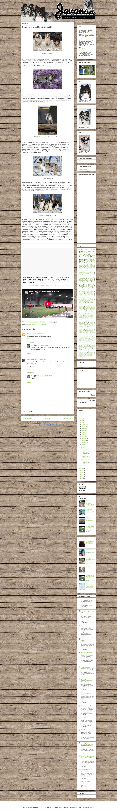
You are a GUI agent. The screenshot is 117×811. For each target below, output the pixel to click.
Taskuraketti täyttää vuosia (86, 744)
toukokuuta (84, 438)
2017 (87, 302)
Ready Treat (92, 308)
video (93, 251)
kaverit (88, 261)
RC (92, 262)
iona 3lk (86, 293)
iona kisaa (81, 264)
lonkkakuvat (81, 334)
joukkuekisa (81, 295)
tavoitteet (81, 260)
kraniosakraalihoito (89, 330)
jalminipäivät (81, 294)
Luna (94, 261)
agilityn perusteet (82, 292)
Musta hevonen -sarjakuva (87, 599)
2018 (81, 418)
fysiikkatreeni (90, 316)
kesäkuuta (84, 436)
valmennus (90, 271)
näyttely (82, 267)
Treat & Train (90, 291)
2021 (81, 413)
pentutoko (81, 345)
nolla (94, 256)
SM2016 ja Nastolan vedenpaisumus (89, 519)
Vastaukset (31, 342)
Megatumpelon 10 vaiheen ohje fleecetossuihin (90, 542)
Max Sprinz (86, 308)
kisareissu (87, 325)
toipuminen (87, 301)
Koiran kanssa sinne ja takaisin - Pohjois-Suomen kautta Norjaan (90, 585)
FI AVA (87, 303)
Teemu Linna (81, 266)
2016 (84, 302)
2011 (81, 476)
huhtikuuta (84, 440)
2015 (81, 468)
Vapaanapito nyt (84, 627)
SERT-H (81, 309)
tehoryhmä (92, 260)
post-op (85, 286)
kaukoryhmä (90, 285)
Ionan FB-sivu (82, 48)
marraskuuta (84, 426)
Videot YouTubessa (83, 169)
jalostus (87, 321)
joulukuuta (84, 424)
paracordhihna (90, 344)
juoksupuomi (83, 269)
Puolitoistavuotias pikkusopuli (87, 707)
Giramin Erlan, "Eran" (86, 667)
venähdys (80, 355)
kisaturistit (93, 325)
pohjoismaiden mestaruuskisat (84, 300)
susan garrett (85, 349)
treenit (90, 252)
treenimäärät (81, 354)
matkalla (89, 336)
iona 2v (91, 272)
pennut (82, 262)
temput (80, 352)
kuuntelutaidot (81, 331)
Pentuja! (83, 719)
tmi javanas (90, 352)
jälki (86, 322)
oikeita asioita (86, 341)
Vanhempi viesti (68, 418)
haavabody (81, 318)
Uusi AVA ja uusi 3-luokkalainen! (87, 655)
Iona (26, 324)
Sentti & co (83, 679)
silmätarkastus (81, 348)
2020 (81, 414)
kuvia (29, 324)
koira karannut (83, 326)
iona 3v (91, 293)
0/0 (80, 302)
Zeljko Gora (88, 311)
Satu (32, 345)
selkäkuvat (91, 347)
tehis (86, 260)
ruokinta (91, 286)
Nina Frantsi (91, 290)
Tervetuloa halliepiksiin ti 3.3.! (87, 757)
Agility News (81, 795)
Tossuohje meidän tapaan (86, 731)
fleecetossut (81, 293)
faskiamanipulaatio (82, 316)
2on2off (87, 267)
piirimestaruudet (84, 299)
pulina (80, 255)
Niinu (82, 261)
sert (93, 300)
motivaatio (87, 338)
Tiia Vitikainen (81, 310)
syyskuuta (84, 430)
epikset (93, 282)
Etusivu (47, 418)
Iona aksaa (83, 268)
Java (80, 249)
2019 (81, 417)
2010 (81, 478)
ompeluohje (93, 341)
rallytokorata (87, 346)
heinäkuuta (84, 434)
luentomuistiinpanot (82, 336)
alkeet (81, 315)
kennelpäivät (81, 325)
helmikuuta (84, 444)
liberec (87, 332)
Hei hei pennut (84, 641)
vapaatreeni (92, 301)
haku (81, 284)
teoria (85, 352)
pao (94, 269)
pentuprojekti (85, 298)
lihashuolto (81, 277)
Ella (28, 333)
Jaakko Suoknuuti (82, 281)
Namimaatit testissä (88, 567)
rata (91, 254)
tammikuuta (84, 465)
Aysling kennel (81, 303)
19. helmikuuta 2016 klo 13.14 (37, 333)
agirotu (81, 314)
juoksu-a (82, 285)
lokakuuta (84, 428)
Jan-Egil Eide (88, 306)
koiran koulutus (84, 273)
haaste (92, 317)
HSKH (92, 303)
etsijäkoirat (91, 315)
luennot (89, 269)
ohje (93, 340)
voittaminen (89, 355)
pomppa (86, 345)
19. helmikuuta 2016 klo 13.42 (38, 359)
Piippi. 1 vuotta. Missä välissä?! (85, 448)
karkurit (91, 322)
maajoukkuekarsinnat (83, 274)
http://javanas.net (88, 34)
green (87, 317)
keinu (92, 324)
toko (82, 259)
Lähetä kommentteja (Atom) (49, 424)
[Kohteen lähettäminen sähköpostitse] (49, 322)
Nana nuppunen (84, 743)
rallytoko (88, 264)
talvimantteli (85, 351)
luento (90, 334)
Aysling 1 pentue (89, 279)
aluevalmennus (82, 275)
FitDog (87, 262)
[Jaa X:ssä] (53, 322)
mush (92, 338)
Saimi (28, 359)
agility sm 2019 (82, 313)
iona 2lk (85, 284)
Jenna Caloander (85, 256)
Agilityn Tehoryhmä (85, 781)
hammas (86, 318)
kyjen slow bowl (89, 331)
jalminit (93, 255)
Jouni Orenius (84, 290)
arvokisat (93, 266)
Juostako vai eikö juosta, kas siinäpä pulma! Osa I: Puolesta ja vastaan (90, 529)
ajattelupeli (93, 314)
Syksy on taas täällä (85, 693)
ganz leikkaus (81, 317)
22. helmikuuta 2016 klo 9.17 (44, 345)
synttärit (80, 351)
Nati (83, 252)
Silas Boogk (87, 309)
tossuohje (80, 353)
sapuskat (85, 347)
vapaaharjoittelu (90, 354)
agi (92, 311)
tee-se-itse (92, 351)
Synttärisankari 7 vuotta (86, 613)
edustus (85, 315)
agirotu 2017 (86, 314)
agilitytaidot (87, 282)
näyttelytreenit (81, 340)
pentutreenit (92, 298)
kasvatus (87, 324)
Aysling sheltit (82, 280)
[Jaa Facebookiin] (55, 322)
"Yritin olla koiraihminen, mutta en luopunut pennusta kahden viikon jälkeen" (90, 503)
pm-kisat (91, 299)
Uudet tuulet (83, 782)
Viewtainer (82, 311)
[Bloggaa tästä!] (51, 322)
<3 (90, 302)
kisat (85, 254)
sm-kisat (82, 271)
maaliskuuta (84, 442)
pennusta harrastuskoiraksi (39, 324)
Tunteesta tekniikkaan (90, 310)
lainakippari (87, 296)
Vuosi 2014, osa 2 (85, 770)
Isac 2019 (82, 306)
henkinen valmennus (83, 272)
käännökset (81, 296)
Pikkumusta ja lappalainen (87, 705)
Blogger (92, 807)
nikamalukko (81, 339)
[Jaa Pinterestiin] (56, 322)
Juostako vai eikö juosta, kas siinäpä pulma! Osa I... (85, 453)
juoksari (90, 275)
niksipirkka (90, 339)
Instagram (81, 50)
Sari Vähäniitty (82, 291)
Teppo (82, 625)
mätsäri (80, 286)
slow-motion (89, 348)
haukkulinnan (92, 318)
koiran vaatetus (89, 329)
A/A (93, 302)
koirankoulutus (90, 295)
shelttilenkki (81, 301)
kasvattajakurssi (82, 323)
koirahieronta (90, 326)
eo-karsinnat (90, 292)
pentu (88, 266)
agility (93, 249)
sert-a (80, 287)
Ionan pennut (90, 280)
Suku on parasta (85, 445)
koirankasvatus (82, 330)
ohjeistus (80, 341)
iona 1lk (82, 321)
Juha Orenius (89, 265)
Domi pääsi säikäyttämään (86, 680)
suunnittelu (91, 349)
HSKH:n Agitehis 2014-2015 (87, 756)
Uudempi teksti (27, 418)
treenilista (87, 255)
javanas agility (92, 284)
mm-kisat (80, 338)
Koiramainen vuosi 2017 (86, 668)
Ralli (82, 692)
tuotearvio (81, 279)
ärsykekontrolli (81, 356)
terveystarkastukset (87, 287)
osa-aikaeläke (81, 344)
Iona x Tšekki (87, 288)
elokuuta (84, 432)
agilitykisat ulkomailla (91, 313)
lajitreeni (80, 332)
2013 (81, 472)
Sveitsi (92, 309)
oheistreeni (88, 340)
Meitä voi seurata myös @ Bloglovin (87, 160)
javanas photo (90, 294)
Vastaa (28, 338)
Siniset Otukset (84, 729)
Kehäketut (83, 717)
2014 (81, 470)
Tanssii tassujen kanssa (86, 769)
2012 (81, 474)
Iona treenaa (89, 259)
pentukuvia (90, 278)
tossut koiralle (89, 353)
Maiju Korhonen (87, 307)
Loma (89, 281)
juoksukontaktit (92, 268)
